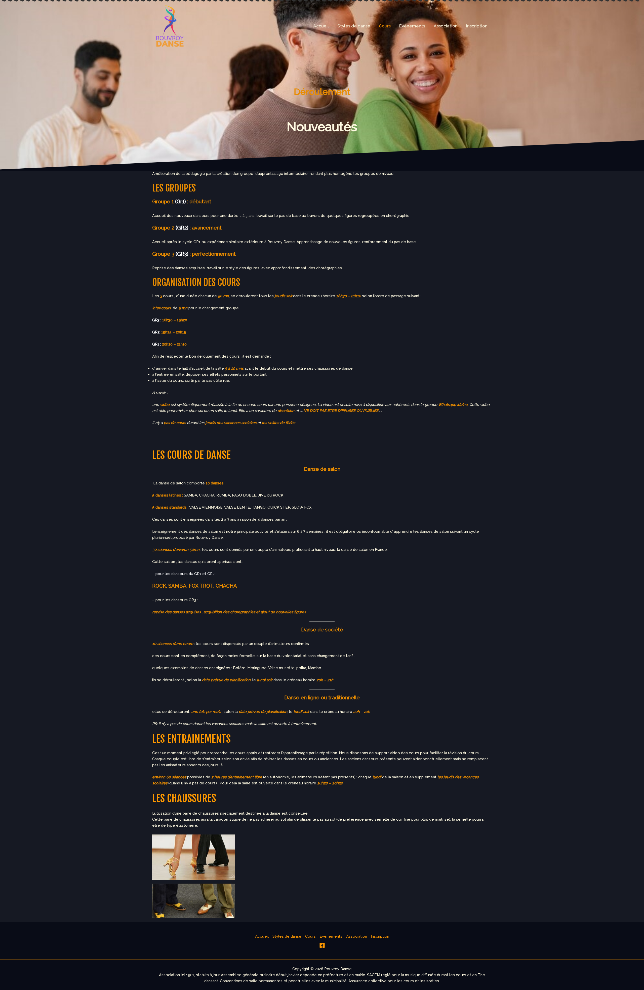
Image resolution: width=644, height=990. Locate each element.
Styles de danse (353, 25)
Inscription (477, 25)
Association (446, 25)
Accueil (321, 25)
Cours (385, 25)
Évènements (412, 25)
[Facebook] (322, 945)
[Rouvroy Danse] (169, 25)
